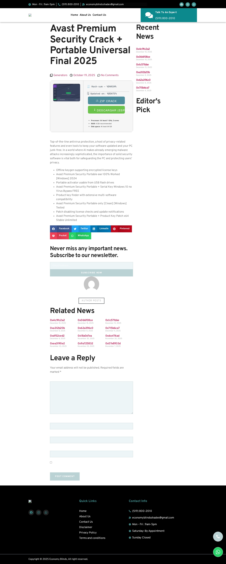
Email (55, 435)
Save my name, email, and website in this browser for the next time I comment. (91, 467)
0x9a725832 (85, 343)
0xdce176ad (112, 336)
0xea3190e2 (57, 343)
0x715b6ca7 (112, 328)
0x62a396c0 (85, 328)
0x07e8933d (113, 343)
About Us (85, 15)
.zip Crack (108, 101)
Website (55, 449)
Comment (57, 379)
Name (54, 421)
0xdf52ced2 (57, 336)
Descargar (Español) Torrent (110, 110)
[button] (61, 228)
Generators (60, 75)
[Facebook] (181, 4)
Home (74, 15)
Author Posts (91, 300)
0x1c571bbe (112, 320)
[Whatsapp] (194, 4)
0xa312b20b (57, 328)
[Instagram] (188, 4)
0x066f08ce (85, 320)
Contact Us (99, 15)
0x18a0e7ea (85, 336)
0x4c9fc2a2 (57, 320)
